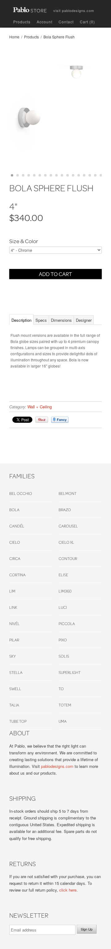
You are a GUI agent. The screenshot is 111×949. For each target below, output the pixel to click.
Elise (63, 575)
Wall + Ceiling (39, 407)
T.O (61, 688)
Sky (12, 656)
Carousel (68, 526)
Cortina (17, 575)
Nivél (14, 623)
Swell (15, 688)
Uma (63, 721)
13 (78, 175)
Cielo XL (66, 542)
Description (21, 320)
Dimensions (61, 320)
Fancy (59, 420)
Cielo (14, 542)
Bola (14, 509)
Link (13, 607)
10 (62, 175)
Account (44, 21)
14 (84, 175)
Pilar (14, 640)
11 (67, 175)
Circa (14, 558)
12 (73, 175)
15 (89, 175)
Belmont (67, 493)
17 (101, 175)
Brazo (65, 509)
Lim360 (65, 591)
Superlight (69, 672)
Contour (68, 558)
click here (67, 890)
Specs (41, 320)
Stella (16, 672)
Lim (12, 591)
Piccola (67, 623)
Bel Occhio (20, 493)
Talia (14, 705)
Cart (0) (87, 21)
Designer (84, 320)
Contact (66, 21)
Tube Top (18, 721)
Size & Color (23, 241)
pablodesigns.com (73, 9)
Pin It (41, 420)
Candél (16, 526)
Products (22, 21)
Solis (64, 656)
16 (95, 175)
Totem (65, 705)
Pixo (63, 640)
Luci (63, 607)
